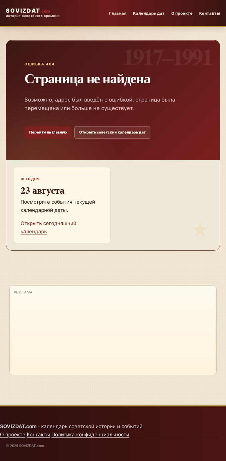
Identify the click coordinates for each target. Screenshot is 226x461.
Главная (118, 13)
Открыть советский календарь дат (112, 132)
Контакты (209, 13)
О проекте (182, 13)
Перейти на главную (48, 132)
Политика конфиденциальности (90, 435)
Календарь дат (149, 13)
